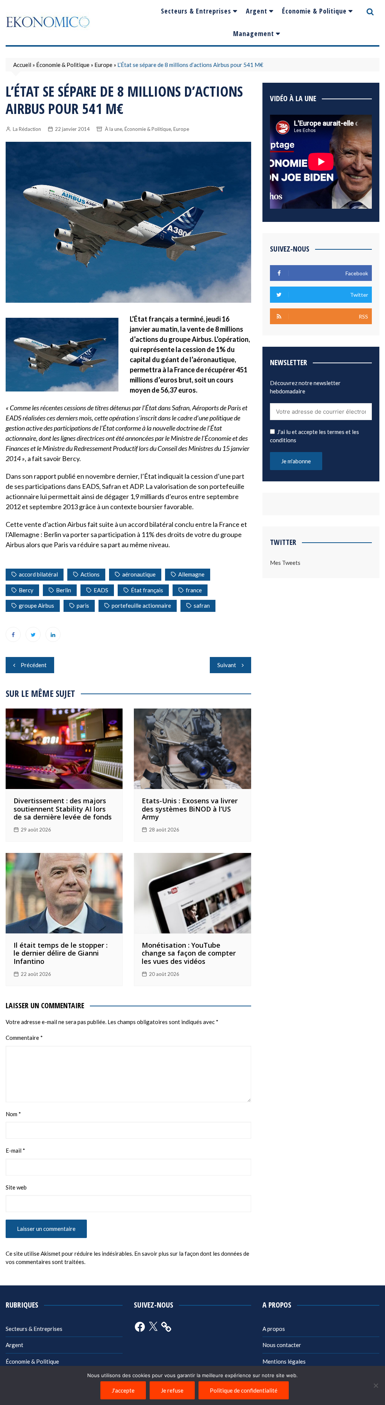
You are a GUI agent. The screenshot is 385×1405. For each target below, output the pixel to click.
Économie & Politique (314, 10)
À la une (113, 129)
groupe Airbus (36, 605)
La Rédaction (27, 129)
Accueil (22, 64)
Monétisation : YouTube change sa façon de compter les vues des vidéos (189, 953)
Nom (13, 1114)
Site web (16, 1187)
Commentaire (24, 1037)
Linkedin (53, 634)
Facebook (13, 634)
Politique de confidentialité (243, 1390)
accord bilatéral (38, 574)
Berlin (63, 590)
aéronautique (139, 574)
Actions (90, 574)
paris (83, 605)
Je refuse (172, 1390)
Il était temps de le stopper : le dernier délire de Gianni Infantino (61, 953)
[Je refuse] (375, 1385)
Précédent (34, 665)
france (194, 590)
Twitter (33, 634)
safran (202, 605)
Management (253, 33)
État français (147, 590)
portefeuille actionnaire (141, 605)
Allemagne (191, 574)
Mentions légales (284, 1361)
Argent (256, 10)
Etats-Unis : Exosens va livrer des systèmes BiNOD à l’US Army (190, 808)
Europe (103, 64)
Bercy (26, 590)
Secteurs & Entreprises (196, 10)
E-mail (15, 1150)
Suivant (226, 665)
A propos (273, 1328)
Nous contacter (281, 1344)
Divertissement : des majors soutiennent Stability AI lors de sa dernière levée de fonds (63, 808)
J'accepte (123, 1390)
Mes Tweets (285, 562)
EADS (101, 590)
